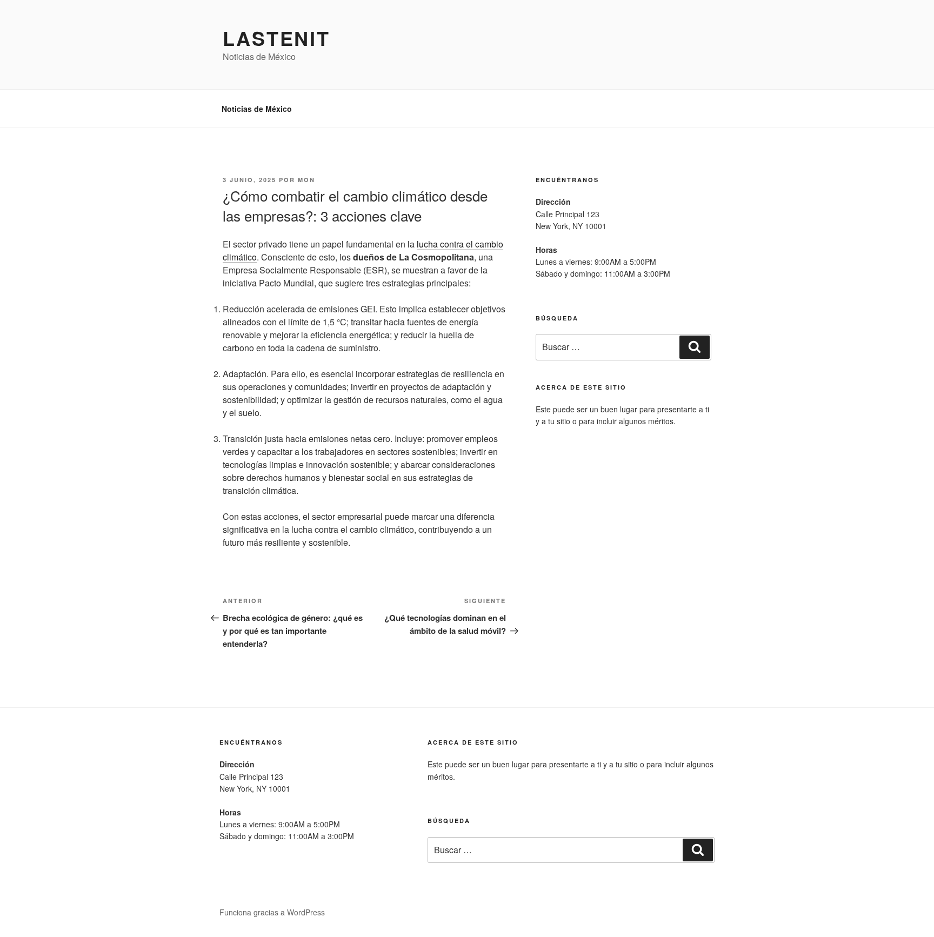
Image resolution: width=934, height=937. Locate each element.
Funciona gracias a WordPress (272, 912)
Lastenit (276, 38)
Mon (306, 180)
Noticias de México (257, 108)
